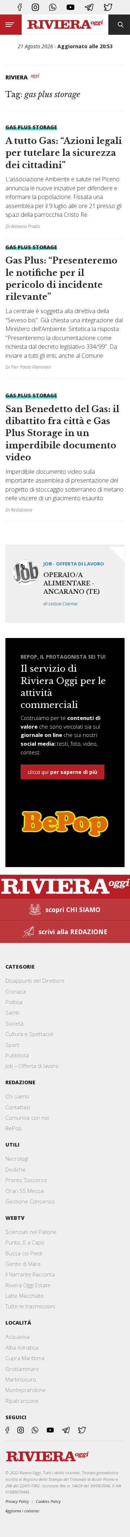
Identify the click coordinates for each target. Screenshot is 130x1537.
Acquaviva (17, 1336)
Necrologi (16, 1158)
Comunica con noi (27, 1117)
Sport (12, 1044)
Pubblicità (17, 1055)
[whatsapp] (52, 7)
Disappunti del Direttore (35, 980)
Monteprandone (25, 1389)
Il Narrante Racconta (30, 1274)
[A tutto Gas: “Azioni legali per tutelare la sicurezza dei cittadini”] (65, 177)
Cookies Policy (48, 1501)
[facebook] (20, 7)
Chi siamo (17, 1096)
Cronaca (15, 991)
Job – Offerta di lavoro (31, 1065)
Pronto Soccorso (26, 1180)
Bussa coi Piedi (23, 1253)
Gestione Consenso (30, 1201)
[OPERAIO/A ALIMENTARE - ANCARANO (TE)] (65, 583)
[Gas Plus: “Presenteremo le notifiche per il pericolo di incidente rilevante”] (65, 308)
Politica (13, 1002)
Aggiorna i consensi (22, 1510)
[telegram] (89, 7)
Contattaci (17, 1107)
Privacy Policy (17, 1501)
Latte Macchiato (24, 1295)
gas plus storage (31, 127)
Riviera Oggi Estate (28, 1285)
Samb (12, 1012)
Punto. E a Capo (24, 1242)
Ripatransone (22, 1400)
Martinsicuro (20, 1379)
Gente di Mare (23, 1263)
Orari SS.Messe (24, 1190)
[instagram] (35, 7)
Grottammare (22, 1368)
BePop (13, 1128)
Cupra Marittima (24, 1358)
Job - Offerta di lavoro (73, 563)
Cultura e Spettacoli (29, 1033)
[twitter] (108, 7)
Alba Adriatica (21, 1347)
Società (14, 1023)
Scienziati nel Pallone (31, 1231)
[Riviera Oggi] (65, 25)
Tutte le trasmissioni (30, 1306)
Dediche (15, 1169)
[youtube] (70, 7)
